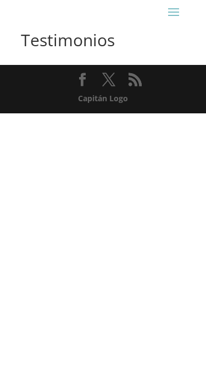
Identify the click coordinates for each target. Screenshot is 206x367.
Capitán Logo (103, 98)
